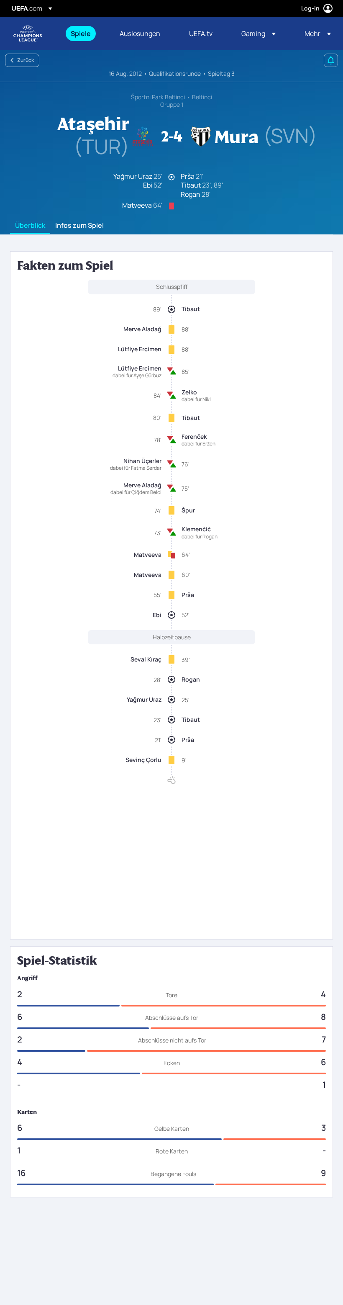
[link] (80, 33)
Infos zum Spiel (79, 225)
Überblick (30, 225)
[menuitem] (84, 33)
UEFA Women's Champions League (27, 33)
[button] (258, 33)
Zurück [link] (25, 60)
